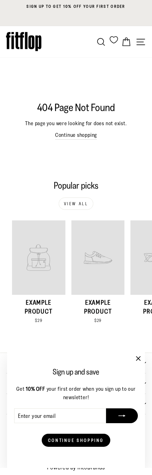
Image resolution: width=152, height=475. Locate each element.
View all (76, 203)
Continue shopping (76, 135)
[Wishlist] (113, 39)
